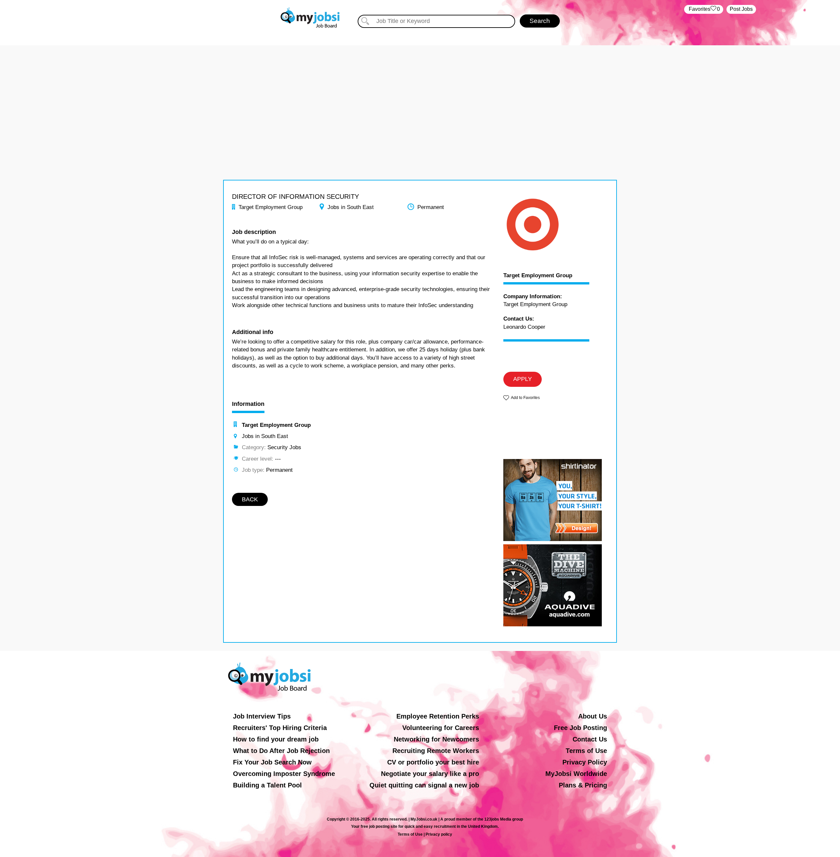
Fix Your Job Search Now (272, 762)
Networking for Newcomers (436, 739)
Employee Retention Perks (437, 716)
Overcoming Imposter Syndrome (284, 773)
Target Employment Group (537, 276)
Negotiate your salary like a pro (430, 773)
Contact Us (590, 739)
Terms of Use (586, 750)
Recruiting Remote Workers (435, 750)
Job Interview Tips (262, 716)
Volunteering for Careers (440, 727)
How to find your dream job (276, 739)
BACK (250, 499)
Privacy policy (439, 834)
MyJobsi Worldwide (576, 773)
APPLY (522, 379)
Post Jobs (741, 9)
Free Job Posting (580, 727)
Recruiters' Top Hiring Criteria (280, 727)
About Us (592, 716)
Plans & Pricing (583, 785)
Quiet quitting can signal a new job (424, 785)
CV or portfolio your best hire (433, 762)
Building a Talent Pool (267, 785)
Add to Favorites (525, 397)
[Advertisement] (420, 91)
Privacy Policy (584, 762)
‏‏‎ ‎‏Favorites (703, 9)
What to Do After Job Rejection (281, 750)
